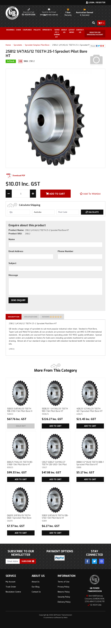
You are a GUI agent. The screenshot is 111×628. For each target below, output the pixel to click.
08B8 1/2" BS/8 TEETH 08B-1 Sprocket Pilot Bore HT (90, 465)
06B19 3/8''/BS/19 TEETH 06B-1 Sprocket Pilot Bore (19, 518)
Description (13, 317)
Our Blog (35, 586)
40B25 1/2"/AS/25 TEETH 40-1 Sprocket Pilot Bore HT (89, 411)
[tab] (14, 317)
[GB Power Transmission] (12, 13)
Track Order (11, 586)
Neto (65, 617)
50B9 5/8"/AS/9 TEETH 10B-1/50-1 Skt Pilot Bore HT (55, 518)
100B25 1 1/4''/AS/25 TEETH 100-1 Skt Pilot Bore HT (55, 411)
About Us (64, 31)
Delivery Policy (64, 602)
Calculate (93, 212)
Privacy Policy (63, 586)
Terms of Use (63, 581)
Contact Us (80, 31)
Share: (93, 46)
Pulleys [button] (37, 30)
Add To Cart (57, 193)
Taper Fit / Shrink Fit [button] (57, 33)
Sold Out (21, 426)
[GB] (96, 60)
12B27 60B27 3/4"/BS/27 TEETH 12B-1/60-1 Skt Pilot (54, 465)
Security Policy (64, 596)
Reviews (46, 317)
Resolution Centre (13, 591)
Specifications (30, 317)
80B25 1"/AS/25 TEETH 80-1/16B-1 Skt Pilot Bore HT (20, 465)
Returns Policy (64, 591)
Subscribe (27, 561)
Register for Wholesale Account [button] (95, 34)
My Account (10, 581)
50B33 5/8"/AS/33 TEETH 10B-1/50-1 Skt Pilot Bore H (19, 411)
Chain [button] (18, 30)
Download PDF (18, 175)
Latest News (72, 31)
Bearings (10, 30)
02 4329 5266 (95, 605)
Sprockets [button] (47, 30)
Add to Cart (55, 426)
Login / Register (96, 2)
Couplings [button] (27, 30)
